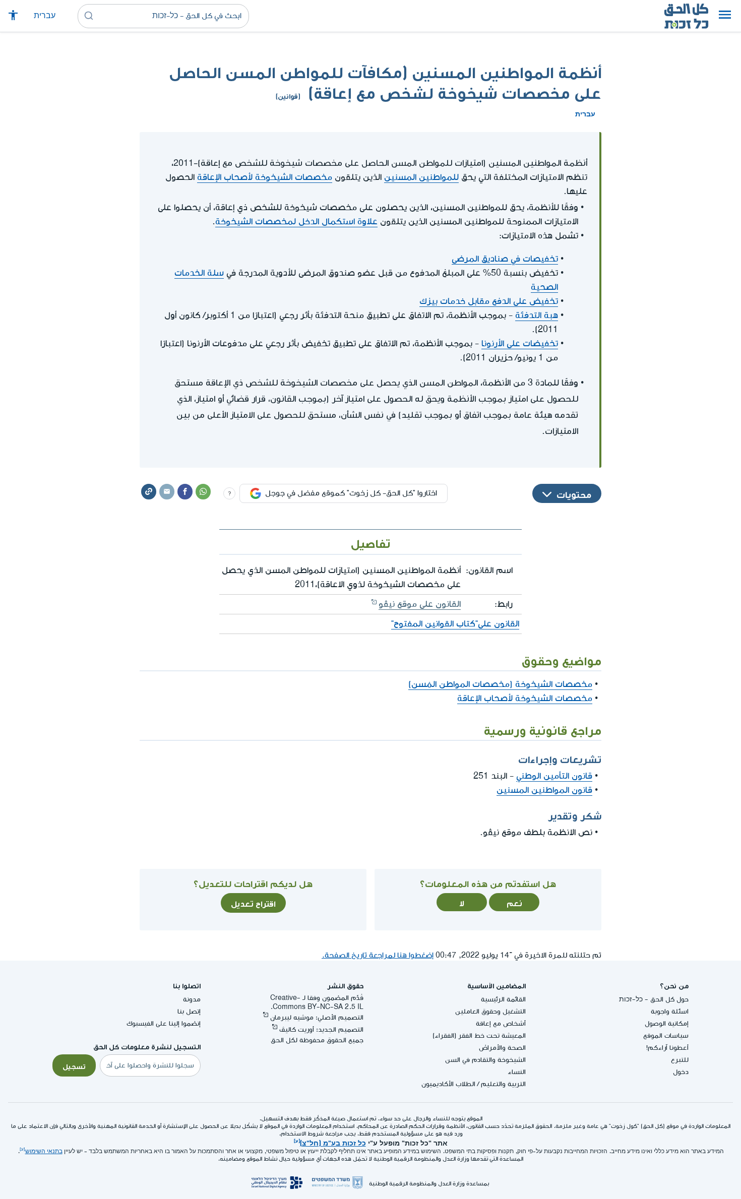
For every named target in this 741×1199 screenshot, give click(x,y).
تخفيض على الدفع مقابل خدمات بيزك (488, 301)
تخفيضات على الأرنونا (519, 343)
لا (461, 902)
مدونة (192, 999)
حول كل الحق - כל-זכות (654, 999)
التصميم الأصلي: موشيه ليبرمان (316, 1017)
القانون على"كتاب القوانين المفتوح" (455, 623)
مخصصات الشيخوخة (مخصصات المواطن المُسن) (500, 684)
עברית (44, 16)
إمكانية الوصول (667, 1023)
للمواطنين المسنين (421, 177)
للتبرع (680, 1059)
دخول (681, 1072)
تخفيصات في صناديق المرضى (505, 259)
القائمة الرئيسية (503, 999)
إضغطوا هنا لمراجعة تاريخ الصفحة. (378, 955)
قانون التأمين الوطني (554, 776)
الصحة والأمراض (502, 1047)
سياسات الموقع (666, 1035)
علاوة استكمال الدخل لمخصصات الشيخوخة (296, 221)
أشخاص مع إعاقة (501, 1023)
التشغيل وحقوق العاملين (490, 1011)
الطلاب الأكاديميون (448, 1084)
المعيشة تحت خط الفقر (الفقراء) (479, 1035)
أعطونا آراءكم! (667, 1047)
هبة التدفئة (536, 315)
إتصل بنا (189, 1011)
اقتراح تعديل (253, 903)
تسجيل (74, 1065)
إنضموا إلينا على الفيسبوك (164, 1023)
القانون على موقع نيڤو (420, 604)
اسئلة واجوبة (670, 1011)
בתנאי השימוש (44, 1151)
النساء (517, 1072)
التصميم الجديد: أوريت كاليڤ (321, 1029)
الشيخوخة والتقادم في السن (485, 1059)
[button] (725, 16)
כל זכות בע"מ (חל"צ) (333, 1142)
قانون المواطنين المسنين (544, 790)
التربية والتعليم (503, 1084)
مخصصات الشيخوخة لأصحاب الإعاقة (264, 177)
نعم (514, 902)
